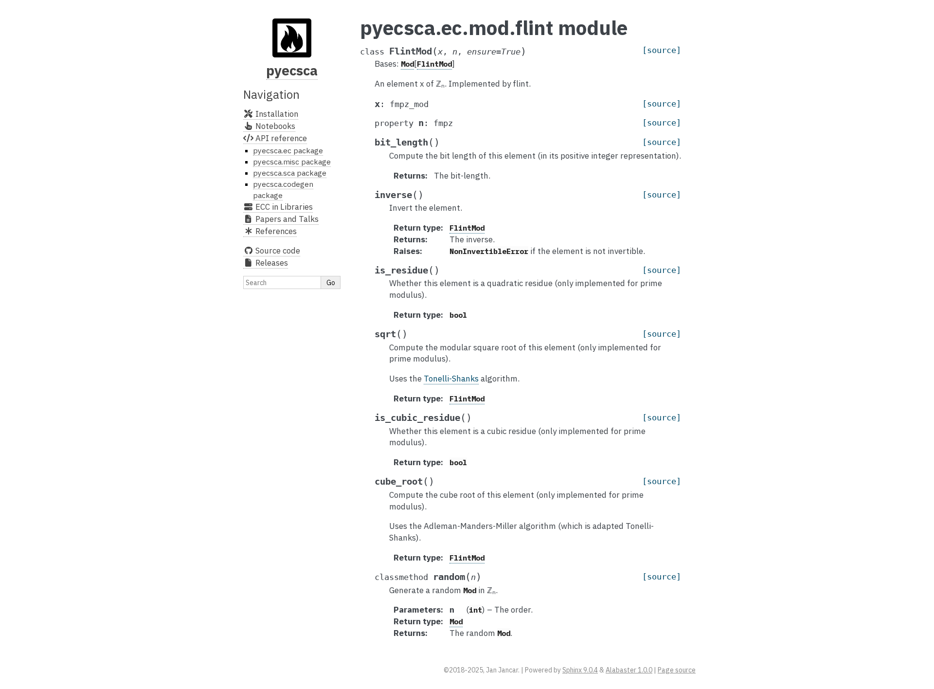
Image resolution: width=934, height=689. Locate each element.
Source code (276, 250)
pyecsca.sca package (289, 173)
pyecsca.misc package (292, 161)
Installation (275, 114)
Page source (677, 670)
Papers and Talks (286, 219)
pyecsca (292, 70)
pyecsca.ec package (288, 150)
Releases (270, 262)
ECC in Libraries (283, 206)
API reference (280, 138)
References (275, 231)
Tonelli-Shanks (451, 378)
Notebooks (274, 126)
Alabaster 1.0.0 (629, 670)
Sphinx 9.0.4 (580, 670)
